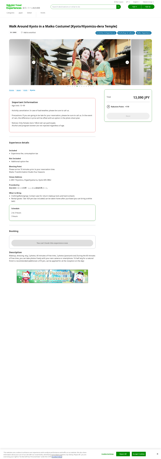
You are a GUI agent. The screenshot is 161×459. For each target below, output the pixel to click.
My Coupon (119, 2)
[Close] (157, 453)
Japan (19, 90)
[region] (80, 454)
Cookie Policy (57, 457)
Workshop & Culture (126, 33)
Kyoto (32, 90)
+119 (127, 106)
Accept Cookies (139, 454)
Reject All (123, 454)
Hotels (43, 13)
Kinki (25, 90)
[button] (128, 2)
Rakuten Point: (117, 106)
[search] (118, 7)
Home (11, 90)
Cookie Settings (108, 454)
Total (109, 97)
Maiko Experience (144, 33)
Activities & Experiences (106, 33)
